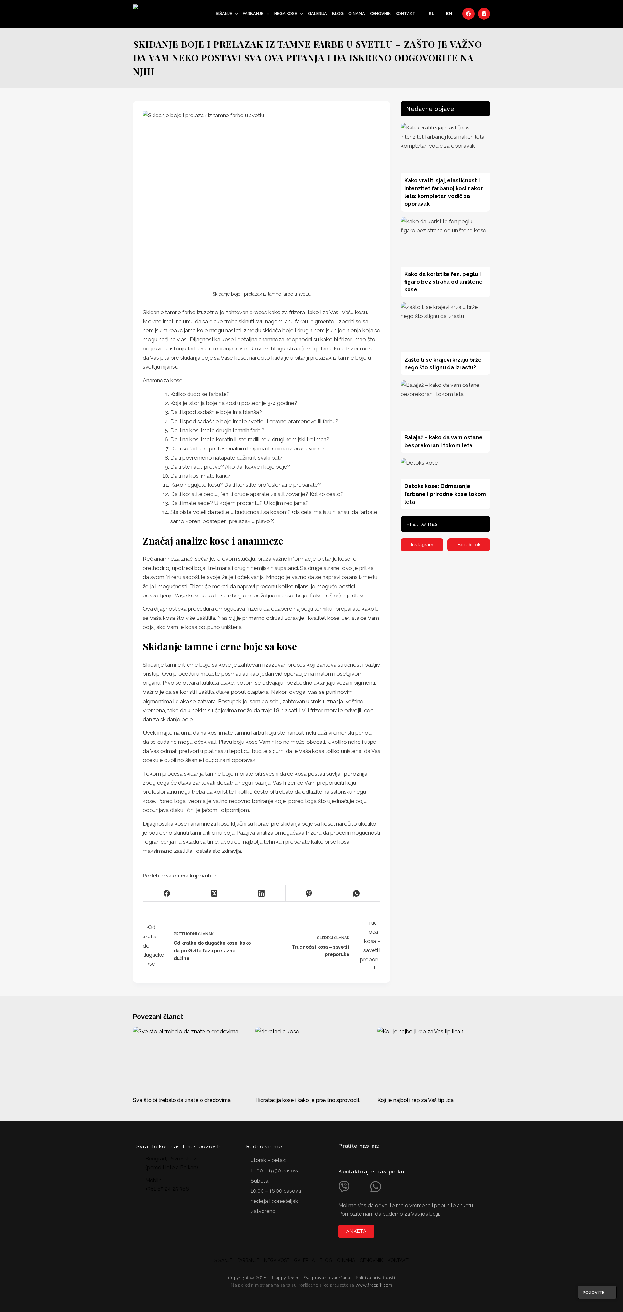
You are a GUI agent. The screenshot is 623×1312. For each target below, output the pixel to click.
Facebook (469, 544)
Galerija (317, 13)
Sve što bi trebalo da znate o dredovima (182, 1100)
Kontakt (406, 13)
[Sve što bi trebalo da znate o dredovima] (189, 1058)
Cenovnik (380, 13)
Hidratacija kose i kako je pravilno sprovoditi (307, 1100)
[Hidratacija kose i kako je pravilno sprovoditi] (311, 1058)
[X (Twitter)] (214, 893)
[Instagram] (484, 14)
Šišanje (224, 13)
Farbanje (253, 13)
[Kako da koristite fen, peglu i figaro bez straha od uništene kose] (445, 242)
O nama (356, 13)
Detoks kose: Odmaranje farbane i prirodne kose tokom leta (445, 494)
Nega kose (285, 13)
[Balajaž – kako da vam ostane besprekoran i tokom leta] (445, 405)
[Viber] (309, 893)
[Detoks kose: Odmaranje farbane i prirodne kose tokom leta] (445, 468)
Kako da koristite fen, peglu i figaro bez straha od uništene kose (443, 282)
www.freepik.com (374, 1285)
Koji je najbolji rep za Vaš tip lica (415, 1100)
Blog (338, 13)
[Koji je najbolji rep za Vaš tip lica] (433, 1058)
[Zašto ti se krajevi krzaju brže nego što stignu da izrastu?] (445, 327)
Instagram (422, 544)
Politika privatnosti (375, 1278)
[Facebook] (468, 14)
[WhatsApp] (356, 893)
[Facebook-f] (355, 1158)
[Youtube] (368, 1158)
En (449, 13)
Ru (432, 13)
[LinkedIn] (261, 893)
